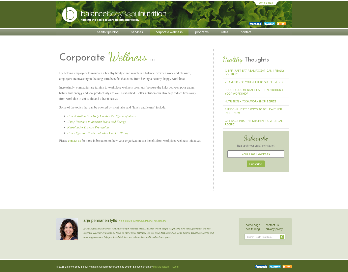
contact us (74, 140)
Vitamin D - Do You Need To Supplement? (254, 82)
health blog (253, 229)
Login (175, 266)
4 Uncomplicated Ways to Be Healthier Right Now (253, 111)
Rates (224, 32)
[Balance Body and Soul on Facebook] (255, 22)
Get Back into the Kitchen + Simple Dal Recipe (254, 122)
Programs (202, 32)
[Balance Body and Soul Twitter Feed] (269, 22)
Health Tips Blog (108, 32)
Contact (246, 32)
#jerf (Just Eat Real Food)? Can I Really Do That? (254, 72)
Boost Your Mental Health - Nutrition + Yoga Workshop (254, 92)
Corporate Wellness (169, 32)
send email (266, 2)
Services (137, 32)
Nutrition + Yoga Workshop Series (251, 101)
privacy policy (274, 229)
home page (253, 225)
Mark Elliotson (161, 266)
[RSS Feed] (281, 22)
